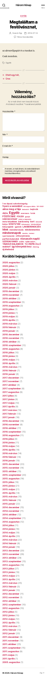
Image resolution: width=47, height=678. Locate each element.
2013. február (9, 586)
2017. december (10, 377)
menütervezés (16, 230)
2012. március (9, 626)
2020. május (8, 273)
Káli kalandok (25, 224)
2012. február (9, 630)
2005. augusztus (11, 662)
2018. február (9, 370)
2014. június (8, 529)
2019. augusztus (10, 305)
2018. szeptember (11, 345)
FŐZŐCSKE (9, 216)
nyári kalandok (8, 236)
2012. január (8, 633)
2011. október (9, 644)
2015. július (8, 482)
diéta (5, 213)
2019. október (9, 298)
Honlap (5, 157)
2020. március (9, 280)
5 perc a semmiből (12, 206)
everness (25, 213)
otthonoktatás (23, 236)
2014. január (8, 547)
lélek (5, 229)
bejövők (34, 209)
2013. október (9, 558)
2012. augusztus (10, 608)
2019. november (10, 295)
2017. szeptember (11, 388)
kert (32, 221)
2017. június (8, 399)
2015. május (8, 489)
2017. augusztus (10, 392)
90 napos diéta (29, 206)
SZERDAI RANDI (10, 241)
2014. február (9, 543)
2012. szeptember (11, 604)
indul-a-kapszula (25, 219)
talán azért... (30, 242)
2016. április (8, 449)
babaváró (25, 209)
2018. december (10, 334)
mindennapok (11, 233)
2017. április (8, 406)
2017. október (9, 385)
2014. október (9, 514)
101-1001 (40, 206)
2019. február (9, 327)
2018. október (9, 341)
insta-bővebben (9, 221)
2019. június (8, 313)
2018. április (8, 363)
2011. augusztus (10, 651)
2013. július (8, 568)
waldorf (6, 246)
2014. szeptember (11, 518)
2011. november (10, 640)
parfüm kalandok (10, 239)
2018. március (9, 367)
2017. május (8, 403)
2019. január (8, 331)
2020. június (8, 269)
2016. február (9, 457)
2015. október (9, 471)
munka (25, 233)
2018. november (10, 338)
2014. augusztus (11, 522)
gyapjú (27, 217)
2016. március (9, 453)
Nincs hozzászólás (25, 37)
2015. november (10, 467)
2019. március (9, 323)
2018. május (8, 359)
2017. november (10, 381)
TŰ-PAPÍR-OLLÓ (33, 244)
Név (5, 134)
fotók (32, 213)
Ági (20, 33)
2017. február (9, 413)
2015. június (8, 485)
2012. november (10, 597)
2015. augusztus (11, 478)
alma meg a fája (11, 209)
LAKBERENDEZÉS (32, 226)
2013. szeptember (11, 561)
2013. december (10, 550)
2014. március (9, 540)
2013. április (8, 579)
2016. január (8, 460)
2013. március (9, 583)
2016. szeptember (11, 431)
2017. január (8, 417)
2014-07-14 (33, 33)
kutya (5, 224)
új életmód (8, 249)
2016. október (9, 428)
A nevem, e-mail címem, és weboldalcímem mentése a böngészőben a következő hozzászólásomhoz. (22, 171)
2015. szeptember (11, 475)
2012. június (8, 615)
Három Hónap (23, 5)
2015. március (9, 496)
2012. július (8, 612)
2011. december (10, 637)
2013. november (10, 554)
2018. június (8, 356)
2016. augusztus (10, 435)
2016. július (8, 439)
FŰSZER (20, 216)
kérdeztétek (36, 224)
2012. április (8, 622)
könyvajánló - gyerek (11, 227)
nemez (31, 233)
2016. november (10, 424)
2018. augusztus (11, 349)
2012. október (9, 601)
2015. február (9, 500)
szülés (21, 242)
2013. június (8, 572)
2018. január (8, 374)
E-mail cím (7, 146)
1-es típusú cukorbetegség (14, 204)
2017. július (8, 395)
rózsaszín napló (30, 238)
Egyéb (23, 16)
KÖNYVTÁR (14, 224)
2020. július (8, 266)
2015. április (8, 493)
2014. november (10, 511)
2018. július (8, 352)
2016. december (10, 421)
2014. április (8, 536)
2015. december (10, 464)
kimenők (39, 222)
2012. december (10, 594)
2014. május (8, 532)
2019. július (8, 309)
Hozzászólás (8, 111)
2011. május (8, 655)
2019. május (8, 316)
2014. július (8, 525)
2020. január (9, 287)
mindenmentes (32, 229)
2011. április (8, 658)
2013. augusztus (11, 565)
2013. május (8, 576)
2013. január (8, 590)
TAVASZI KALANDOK (13, 244)
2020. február (9, 284)
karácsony (23, 221)
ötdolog (36, 247)
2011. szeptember (11, 648)
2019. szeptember (11, 302)
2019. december (10, 291)
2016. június (8, 442)
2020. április (8, 277)
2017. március (9, 410)
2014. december (10, 507)
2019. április (8, 320)
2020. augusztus (11, 262)
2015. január (8, 503)
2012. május (8, 619)
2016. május (8, 446)
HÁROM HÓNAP (9, 219)
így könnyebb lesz (21, 246)
